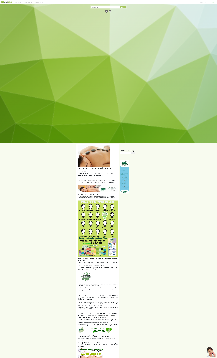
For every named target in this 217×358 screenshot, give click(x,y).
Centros (33, 2)
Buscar (213, 2)
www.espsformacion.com (108, 315)
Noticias (37, 2)
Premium (16, 2)
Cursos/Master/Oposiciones (24, 2)
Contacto (42, 2)
